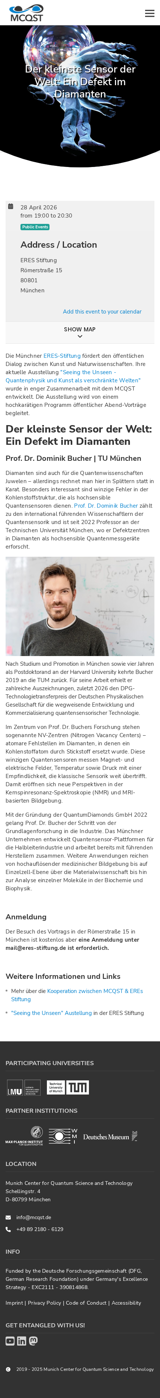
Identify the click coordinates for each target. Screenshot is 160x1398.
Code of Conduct (87, 1303)
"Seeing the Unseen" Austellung (51, 1013)
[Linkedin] (21, 1341)
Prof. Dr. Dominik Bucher (105, 506)
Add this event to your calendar (102, 311)
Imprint (15, 1303)
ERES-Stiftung (62, 356)
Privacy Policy (45, 1303)
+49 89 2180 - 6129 (39, 1229)
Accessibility (126, 1303)
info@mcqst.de (33, 1217)
